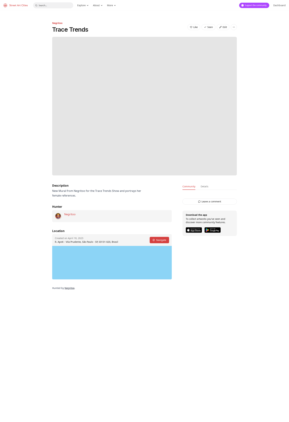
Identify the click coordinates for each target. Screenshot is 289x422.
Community (188, 186)
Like (195, 27)
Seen (210, 27)
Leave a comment (211, 201)
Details (204, 186)
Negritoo (57, 23)
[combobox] (53, 5)
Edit (225, 27)
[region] (112, 262)
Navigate (161, 240)
